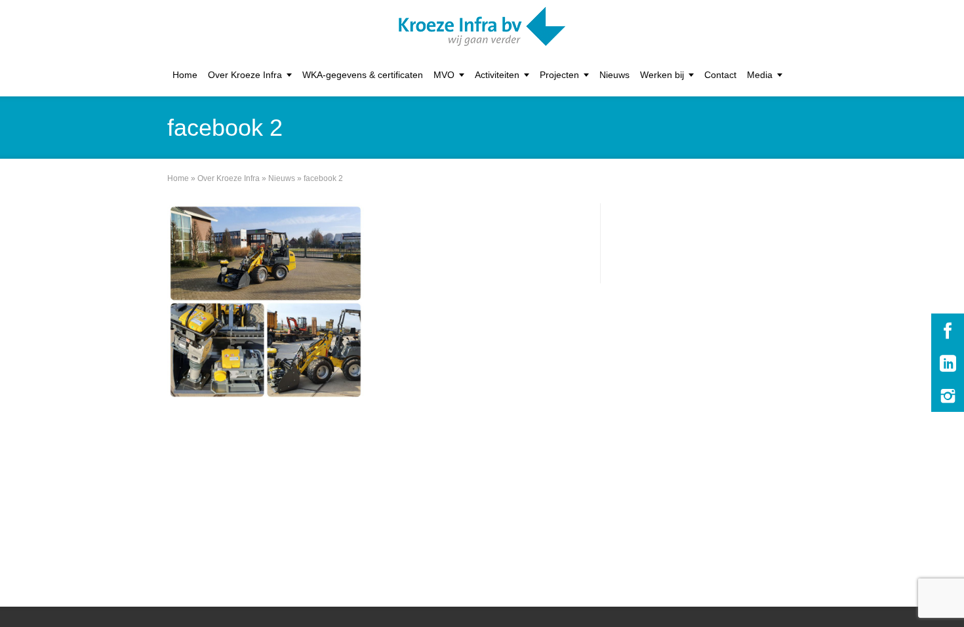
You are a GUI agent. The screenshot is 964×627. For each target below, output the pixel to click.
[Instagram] (947, 395)
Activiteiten (497, 75)
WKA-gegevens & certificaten (362, 75)
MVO (443, 75)
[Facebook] (947, 330)
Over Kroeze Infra (245, 75)
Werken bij (662, 75)
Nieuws (614, 75)
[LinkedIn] (947, 362)
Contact (720, 75)
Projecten (559, 75)
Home (184, 75)
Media (760, 75)
